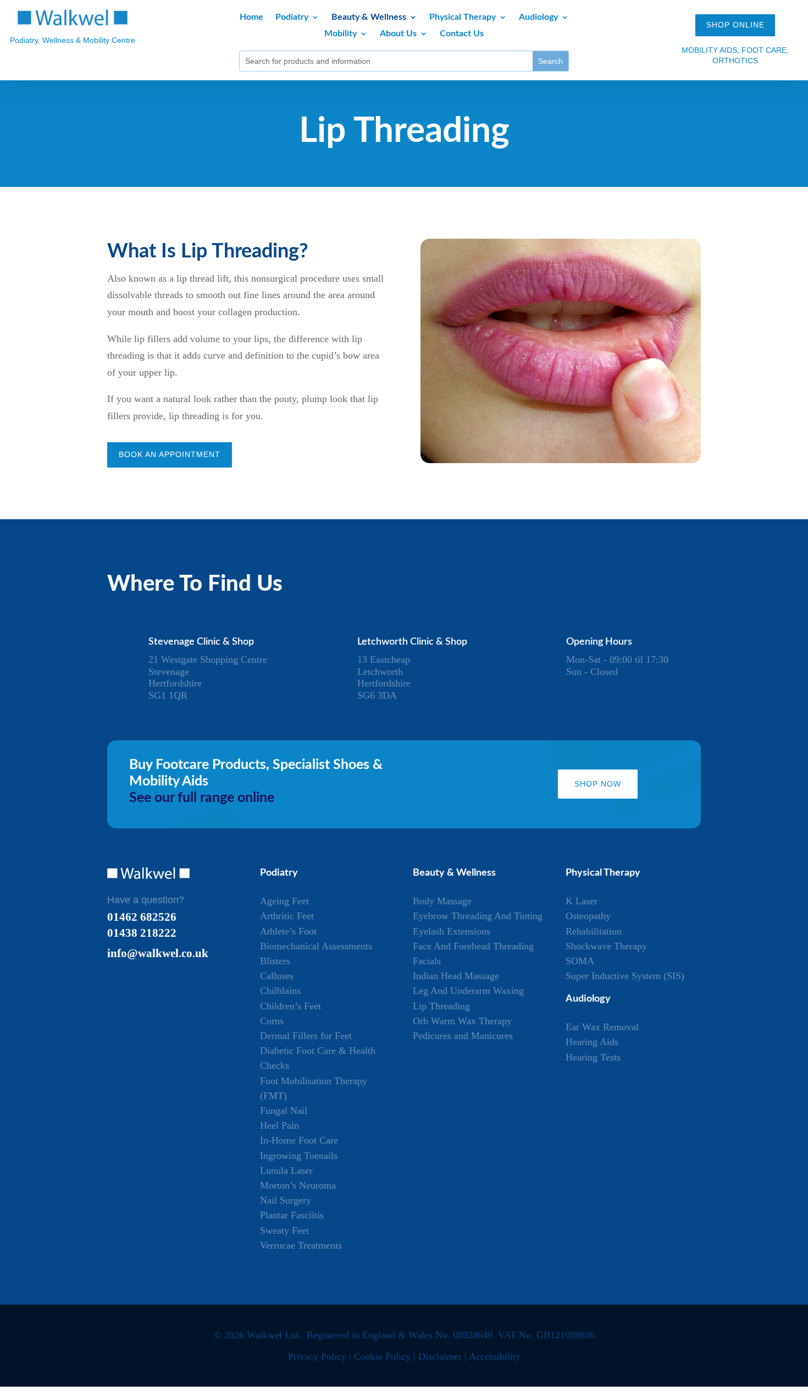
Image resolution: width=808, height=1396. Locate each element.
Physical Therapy (462, 17)
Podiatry (291, 17)
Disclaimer (440, 1356)
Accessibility (495, 1356)
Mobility (340, 34)
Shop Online (735, 24)
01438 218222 (141, 932)
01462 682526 (141, 916)
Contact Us (462, 34)
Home (251, 17)
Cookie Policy (382, 1356)
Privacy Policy (317, 1356)
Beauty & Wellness (368, 17)
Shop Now (597, 783)
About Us (398, 34)
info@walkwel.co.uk (157, 953)
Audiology (538, 17)
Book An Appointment (169, 454)
